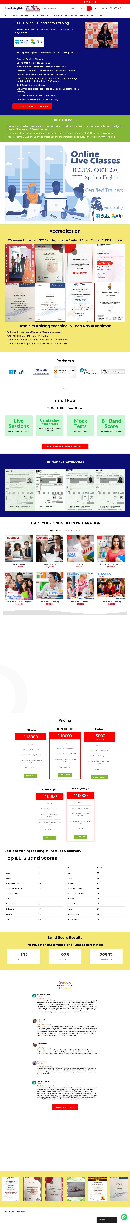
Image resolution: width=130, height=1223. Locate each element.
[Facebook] (84, 2)
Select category (77, 8)
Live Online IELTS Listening (49, 602)
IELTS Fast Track (80, 564)
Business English (19, 564)
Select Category (99, 777)
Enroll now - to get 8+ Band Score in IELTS (65, 446)
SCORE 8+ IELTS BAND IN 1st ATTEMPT (32, 106)
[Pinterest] (89, 2)
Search (89, 8)
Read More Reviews (65, 1107)
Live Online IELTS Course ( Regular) (18, 602)
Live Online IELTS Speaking (111, 602)
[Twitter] (87, 2)
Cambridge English (50, 564)
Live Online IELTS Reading (80, 602)
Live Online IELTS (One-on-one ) (111, 564)
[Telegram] (95, 2)
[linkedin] (92, 2)
